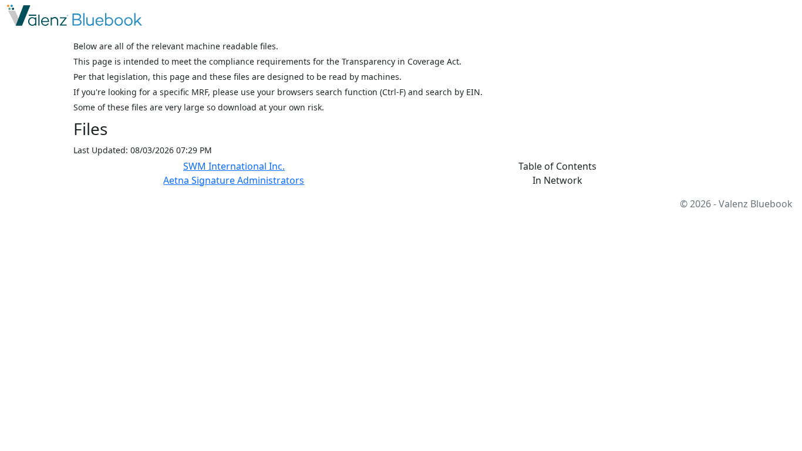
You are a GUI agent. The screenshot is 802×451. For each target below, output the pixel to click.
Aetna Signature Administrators (233, 180)
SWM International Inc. (234, 166)
